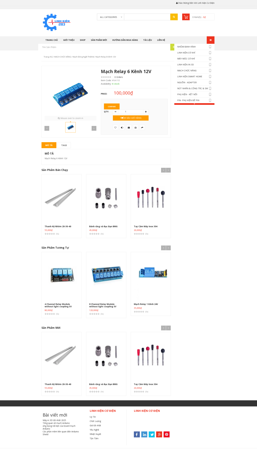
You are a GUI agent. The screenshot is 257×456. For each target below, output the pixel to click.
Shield (45, 434)
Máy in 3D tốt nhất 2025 (54, 420)
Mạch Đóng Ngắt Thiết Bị (83, 56)
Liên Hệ (161, 40)
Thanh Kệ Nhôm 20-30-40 (58, 226)
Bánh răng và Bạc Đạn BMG (103, 226)
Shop (83, 40)
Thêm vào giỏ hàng (130, 117)
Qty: (106, 111)
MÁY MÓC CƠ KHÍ (186, 58)
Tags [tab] (64, 145)
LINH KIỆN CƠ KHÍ (186, 52)
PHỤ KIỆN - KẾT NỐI (187, 94)
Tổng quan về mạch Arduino (56, 423)
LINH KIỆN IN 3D (185, 64)
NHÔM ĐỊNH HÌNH (186, 46)
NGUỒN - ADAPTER (187, 82)
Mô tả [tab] (49, 145)
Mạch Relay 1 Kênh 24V (146, 304)
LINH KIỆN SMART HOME (189, 76)
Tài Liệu (147, 40)
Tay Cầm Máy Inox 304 (145, 226)
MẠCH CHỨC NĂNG (186, 70)
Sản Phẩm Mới (99, 40)
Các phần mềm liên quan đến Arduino (61, 431)
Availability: (106, 83)
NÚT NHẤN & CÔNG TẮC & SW (192, 88)
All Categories (108, 17)
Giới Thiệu (69, 40)
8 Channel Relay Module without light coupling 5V (102, 305)
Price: (104, 93)
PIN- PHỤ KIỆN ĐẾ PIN (188, 100)
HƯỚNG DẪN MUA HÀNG (125, 40)
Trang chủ (51, 40)
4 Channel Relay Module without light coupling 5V (58, 305)
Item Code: (106, 80)
